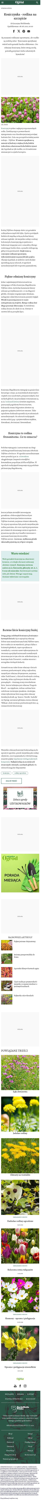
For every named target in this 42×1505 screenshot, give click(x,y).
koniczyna (6, 773)
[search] (37, 2)
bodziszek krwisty (12, 401)
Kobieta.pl (10, 1438)
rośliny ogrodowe (20, 773)
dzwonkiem (24, 456)
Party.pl (30, 1434)
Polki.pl (30, 1438)
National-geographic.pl (10, 1459)
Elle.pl (10, 1434)
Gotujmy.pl (10, 1446)
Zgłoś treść (11, 781)
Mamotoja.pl (10, 1451)
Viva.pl (30, 1446)
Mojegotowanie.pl (10, 1455)
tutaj (16, 1498)
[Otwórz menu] (2, 2)
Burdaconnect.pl (30, 1455)
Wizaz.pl (30, 1451)
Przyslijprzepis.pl (30, 1442)
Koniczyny (5, 128)
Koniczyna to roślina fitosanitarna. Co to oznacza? (20, 435)
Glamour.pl (10, 1442)
